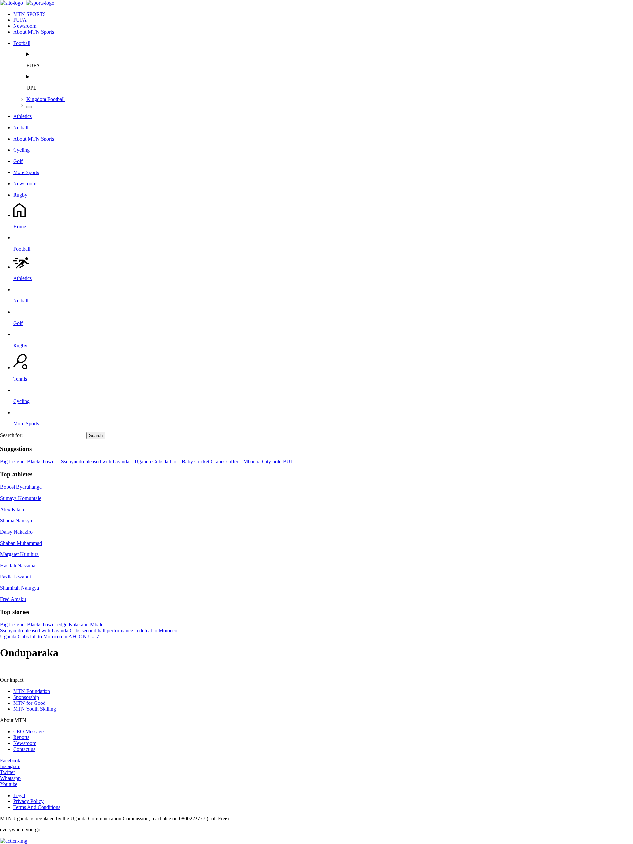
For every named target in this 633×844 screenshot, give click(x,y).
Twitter (7, 772)
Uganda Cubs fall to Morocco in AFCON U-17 (49, 636)
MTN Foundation (31, 691)
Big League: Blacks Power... (30, 461)
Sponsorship (26, 697)
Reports (21, 737)
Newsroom (24, 26)
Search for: (11, 435)
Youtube (8, 784)
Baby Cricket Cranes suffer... (212, 461)
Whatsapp (10, 778)
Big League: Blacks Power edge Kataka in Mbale (51, 624)
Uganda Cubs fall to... (157, 461)
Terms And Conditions (36, 807)
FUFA (20, 20)
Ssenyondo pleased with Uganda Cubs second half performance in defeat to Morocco (88, 630)
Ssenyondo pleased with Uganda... (97, 461)
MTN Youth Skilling (34, 709)
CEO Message (28, 731)
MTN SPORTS (29, 14)
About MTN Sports (33, 32)
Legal (19, 795)
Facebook (10, 760)
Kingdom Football (45, 99)
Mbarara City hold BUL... (270, 461)
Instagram (10, 766)
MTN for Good (29, 703)
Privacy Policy (28, 801)
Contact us (24, 749)
